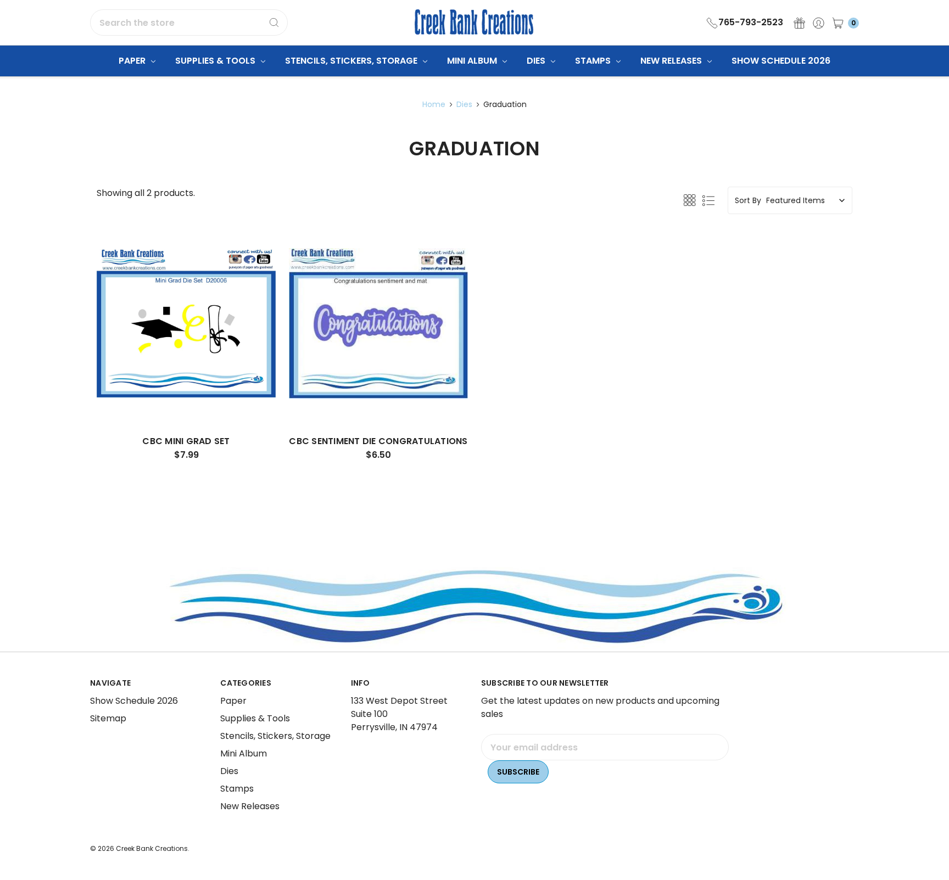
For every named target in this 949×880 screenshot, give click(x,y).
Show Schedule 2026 (781, 60)
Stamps (594, 60)
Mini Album (473, 60)
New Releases (672, 60)
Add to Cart (186, 392)
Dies (537, 60)
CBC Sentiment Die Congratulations (378, 441)
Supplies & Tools (216, 60)
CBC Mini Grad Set (186, 441)
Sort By (748, 200)
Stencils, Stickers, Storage (352, 60)
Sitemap (108, 718)
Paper (133, 60)
